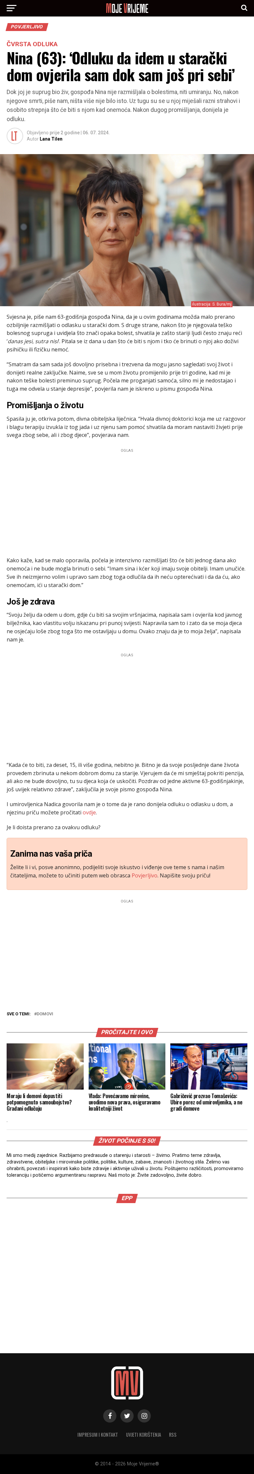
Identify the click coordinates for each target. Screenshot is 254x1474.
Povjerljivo (144, 875)
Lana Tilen (51, 139)
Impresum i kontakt (97, 1434)
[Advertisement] (127, 501)
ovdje (89, 812)
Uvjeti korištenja (143, 1434)
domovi (45, 1014)
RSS (173, 1434)
